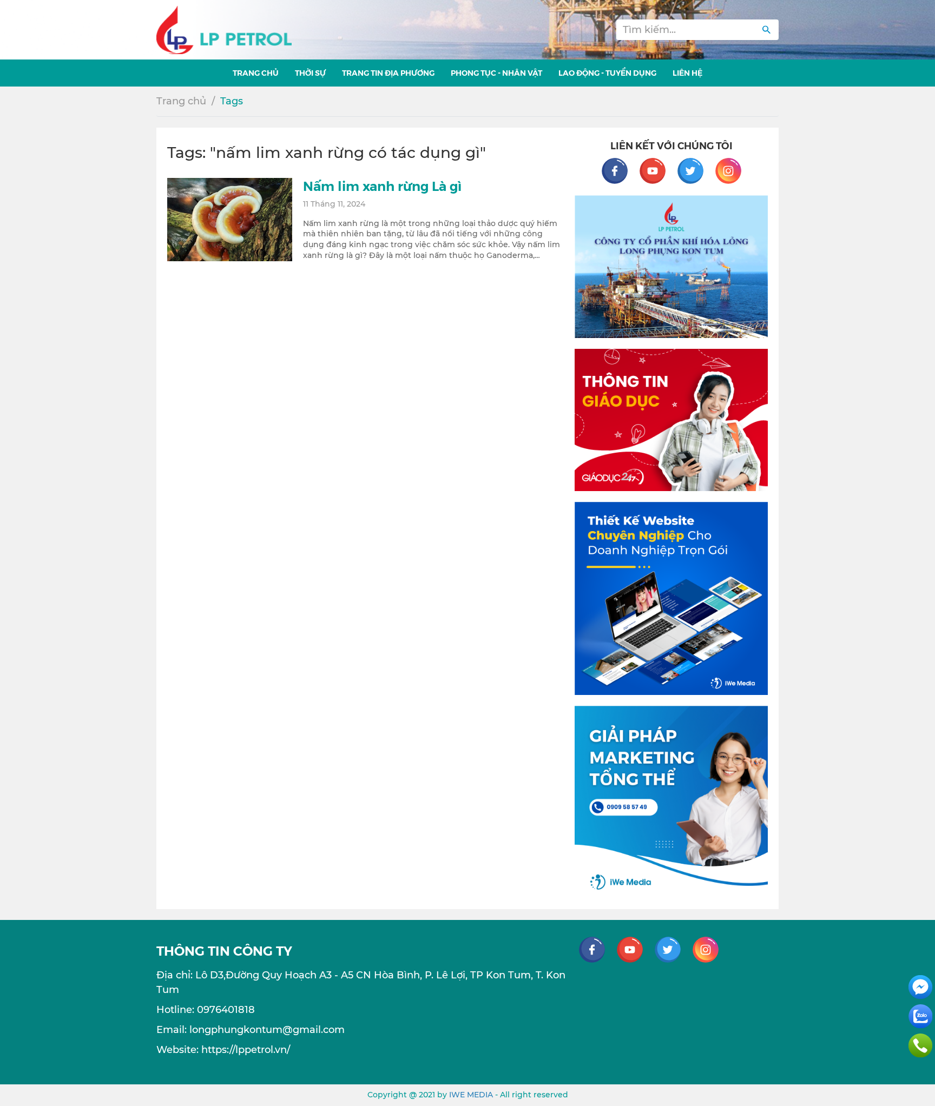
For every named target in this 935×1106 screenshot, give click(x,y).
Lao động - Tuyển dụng (607, 72)
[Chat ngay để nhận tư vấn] (920, 986)
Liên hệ (687, 72)
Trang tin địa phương (388, 72)
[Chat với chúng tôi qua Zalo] (920, 1016)
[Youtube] (658, 170)
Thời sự (310, 72)
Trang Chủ (256, 72)
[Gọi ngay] (920, 1045)
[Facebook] (620, 170)
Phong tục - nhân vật (496, 72)
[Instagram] (728, 170)
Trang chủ (181, 101)
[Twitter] (696, 170)
